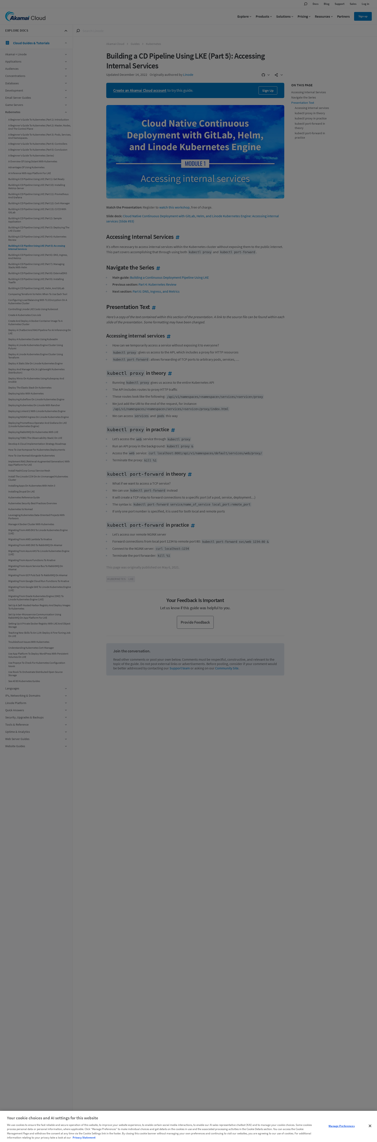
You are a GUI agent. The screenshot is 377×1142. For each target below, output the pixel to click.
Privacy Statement (84, 1137)
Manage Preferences (342, 1126)
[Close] (370, 1126)
